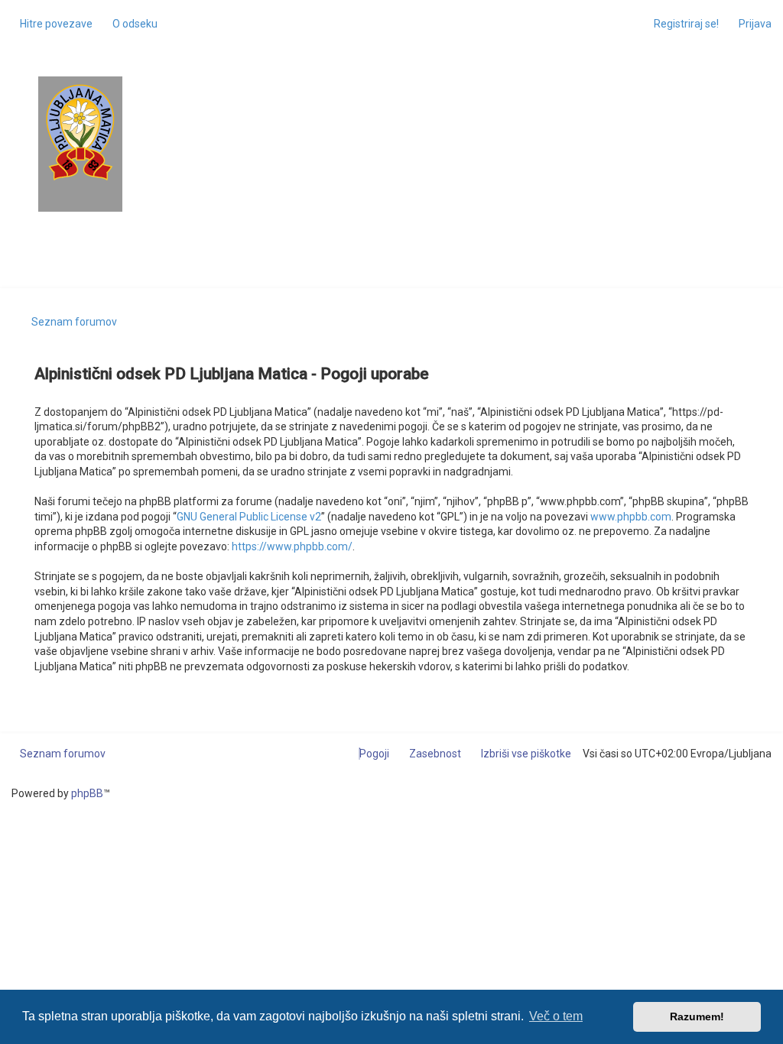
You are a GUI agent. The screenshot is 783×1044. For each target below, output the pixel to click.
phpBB (87, 793)
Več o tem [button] (556, 1016)
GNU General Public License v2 (249, 517)
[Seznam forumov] (80, 132)
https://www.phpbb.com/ (292, 546)
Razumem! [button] (697, 1016)
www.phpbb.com (630, 517)
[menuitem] (131, 23)
